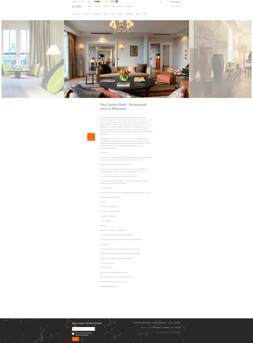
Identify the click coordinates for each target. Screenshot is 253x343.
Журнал (97, 6)
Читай (90, 6)
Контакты (177, 322)
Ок (75, 339)
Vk (172, 327)
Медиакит (129, 6)
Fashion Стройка (117, 6)
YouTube (178, 327)
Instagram (157, 327)
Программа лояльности (141, 322)
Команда (106, 6)
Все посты (76, 14)
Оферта (155, 322)
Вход (177, 6)
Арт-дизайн (96, 14)
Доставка (163, 322)
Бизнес (105, 14)
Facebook (166, 327)
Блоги (113, 14)
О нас (170, 322)
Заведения (129, 14)
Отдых (145, 14)
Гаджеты (120, 14)
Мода (138, 14)
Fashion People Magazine (77, 6)
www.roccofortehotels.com (108, 286)
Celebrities (86, 14)
